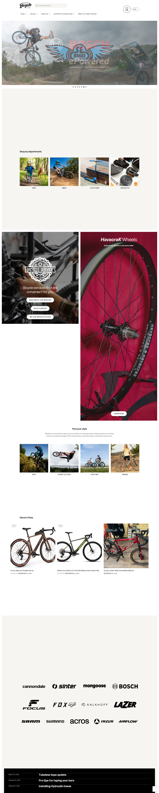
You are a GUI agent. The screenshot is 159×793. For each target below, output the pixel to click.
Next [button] (154, 52)
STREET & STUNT (64, 474)
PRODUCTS (125, 188)
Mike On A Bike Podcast (87, 14)
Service (33, 14)
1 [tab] (73, 86)
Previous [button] (4, 52)
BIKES (64, 188)
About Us (44, 14)
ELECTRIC (94, 474)
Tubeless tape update (52, 774)
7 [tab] (85, 86)
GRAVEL (125, 474)
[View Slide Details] (79, 53)
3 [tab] (77, 86)
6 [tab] (83, 86)
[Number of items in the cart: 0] (135, 9)
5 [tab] (81, 86)
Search (65, 5)
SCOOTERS (94, 188)
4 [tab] (79, 86)
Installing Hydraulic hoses (55, 786)
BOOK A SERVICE (40, 308)
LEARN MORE (119, 414)
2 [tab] (75, 86)
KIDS (34, 188)
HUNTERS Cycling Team (63, 14)
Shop (23, 14)
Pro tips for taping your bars (56, 780)
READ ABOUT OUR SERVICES (40, 300)
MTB (34, 474)
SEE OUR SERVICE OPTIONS (40, 317)
